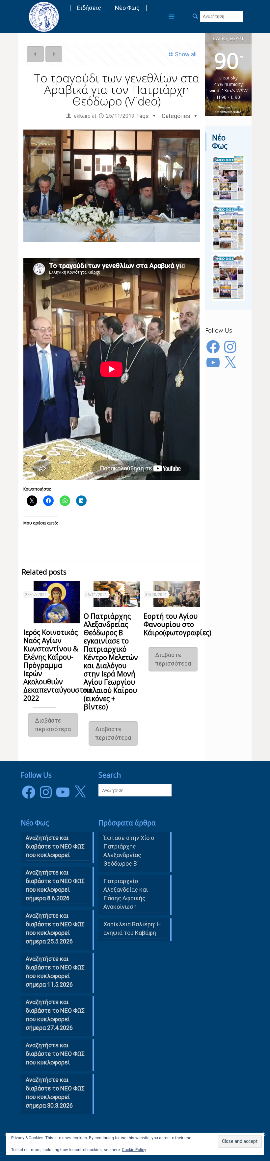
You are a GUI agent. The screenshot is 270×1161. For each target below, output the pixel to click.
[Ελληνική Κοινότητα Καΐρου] (43, 16)
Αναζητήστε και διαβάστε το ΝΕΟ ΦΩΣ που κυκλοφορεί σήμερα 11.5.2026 (55, 971)
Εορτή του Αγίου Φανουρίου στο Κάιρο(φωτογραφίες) (177, 624)
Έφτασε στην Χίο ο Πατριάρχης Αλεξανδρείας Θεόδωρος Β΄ (128, 850)
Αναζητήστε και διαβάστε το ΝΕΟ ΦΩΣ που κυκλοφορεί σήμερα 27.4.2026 (55, 1014)
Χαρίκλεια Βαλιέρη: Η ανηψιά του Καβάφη (132, 928)
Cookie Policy (134, 1149)
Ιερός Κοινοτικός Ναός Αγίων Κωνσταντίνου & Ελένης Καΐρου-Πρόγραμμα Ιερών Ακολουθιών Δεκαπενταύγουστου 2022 (57, 665)
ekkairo (82, 116)
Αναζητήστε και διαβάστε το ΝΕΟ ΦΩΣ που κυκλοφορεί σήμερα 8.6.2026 (55, 885)
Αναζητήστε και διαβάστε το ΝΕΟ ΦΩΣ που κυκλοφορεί (55, 1054)
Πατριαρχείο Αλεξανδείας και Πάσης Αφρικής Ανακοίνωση (125, 894)
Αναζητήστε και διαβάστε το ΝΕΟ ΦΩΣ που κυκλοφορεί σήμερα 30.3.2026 (55, 1092)
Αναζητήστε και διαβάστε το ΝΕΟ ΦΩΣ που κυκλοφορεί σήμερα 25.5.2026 (55, 928)
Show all (186, 54)
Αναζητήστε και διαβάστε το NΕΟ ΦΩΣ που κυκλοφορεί (55, 846)
